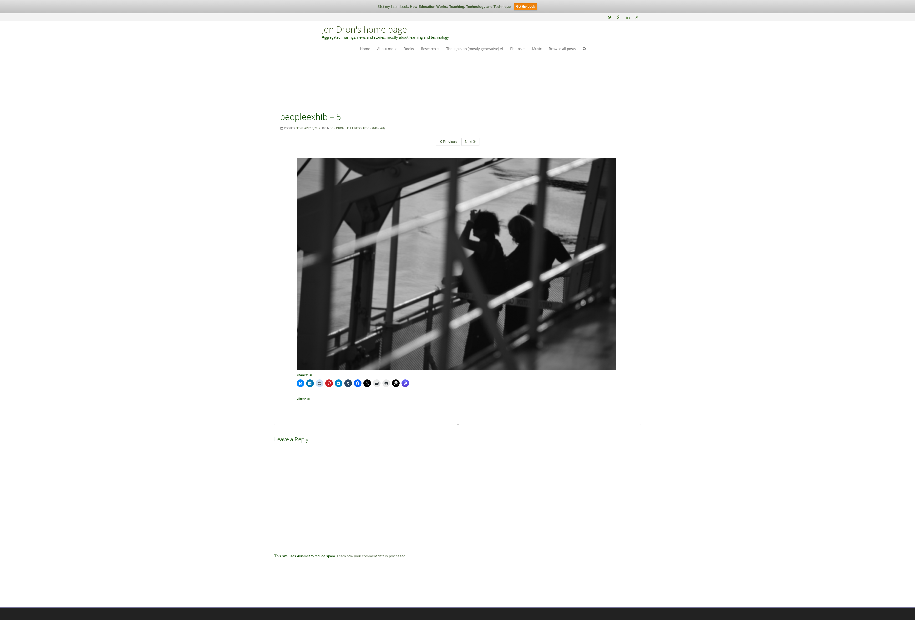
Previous (449, 142)
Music (537, 48)
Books (409, 48)
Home (365, 48)
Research (429, 48)
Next (469, 142)
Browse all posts (562, 48)
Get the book (525, 6)
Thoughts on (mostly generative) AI (474, 48)
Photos (516, 48)
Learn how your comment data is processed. (371, 556)
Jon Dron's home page (364, 29)
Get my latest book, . (445, 7)
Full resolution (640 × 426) (366, 128)
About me (385, 48)
